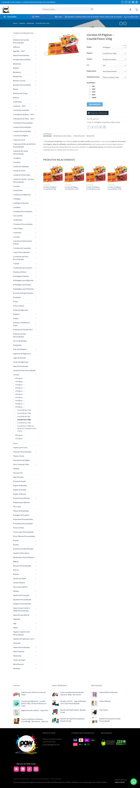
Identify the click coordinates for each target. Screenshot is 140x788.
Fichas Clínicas (18, 306)
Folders (16, 318)
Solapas (16, 591)
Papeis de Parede (19, 490)
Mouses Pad (17, 473)
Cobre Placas (18, 228)
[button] (133, 781)
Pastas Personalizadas (21, 498)
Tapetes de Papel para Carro (23, 639)
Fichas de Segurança (20, 310)
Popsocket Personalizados (23, 519)
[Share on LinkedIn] (104, 127)
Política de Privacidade (40, 779)
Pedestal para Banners (21, 502)
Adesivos (16, 47)
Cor (88, 65)
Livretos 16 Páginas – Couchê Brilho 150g (115, 188)
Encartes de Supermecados (23, 293)
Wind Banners (18, 664)
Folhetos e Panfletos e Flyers (21, 323)
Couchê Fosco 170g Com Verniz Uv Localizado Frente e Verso (26, 428)
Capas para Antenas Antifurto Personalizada (24, 145)
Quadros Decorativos (21, 553)
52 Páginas (19, 438)
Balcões (16, 68)
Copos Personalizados (21, 252)
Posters (16, 545)
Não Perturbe (18, 477)
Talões (15, 628)
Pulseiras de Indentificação (23, 549)
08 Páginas (19, 378)
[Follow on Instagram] (126, 2)
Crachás (16, 263)
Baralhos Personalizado (22, 85)
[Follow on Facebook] (122, 2)
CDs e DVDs (18, 216)
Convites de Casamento (22, 248)
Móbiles (16, 469)
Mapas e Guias (18, 456)
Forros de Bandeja (20, 341)
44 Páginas (30, 23)
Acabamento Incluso (93, 77)
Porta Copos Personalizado (23, 532)
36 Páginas (19, 400)
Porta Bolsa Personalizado (23, 523)
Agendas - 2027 (19, 51)
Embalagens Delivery (21, 276)
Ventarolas (17, 656)
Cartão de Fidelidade (21, 166)
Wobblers (17, 668)
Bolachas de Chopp (20, 93)
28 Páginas (19, 394)
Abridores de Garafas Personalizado (21, 41)
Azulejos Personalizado (22, 59)
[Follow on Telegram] (136, 2)
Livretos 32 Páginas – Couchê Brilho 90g (50, 188)
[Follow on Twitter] (129, 2)
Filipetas (16, 314)
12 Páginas (19, 381)
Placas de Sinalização (21, 511)
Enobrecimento (91, 71)
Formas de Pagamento (21, 779)
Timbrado (16, 643)
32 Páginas (19, 397)
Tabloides (16, 619)
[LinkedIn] (22, 769)
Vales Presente (18, 651)
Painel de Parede (19, 481)
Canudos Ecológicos (20, 135)
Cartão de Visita (19, 171)
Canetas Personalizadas (22, 131)
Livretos (22, 23)
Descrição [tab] (47, 136)
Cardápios (17, 158)
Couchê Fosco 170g (24, 423)
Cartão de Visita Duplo (21, 175)
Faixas (15, 301)
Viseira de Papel (19, 660)
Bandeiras (17, 72)
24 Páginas (19, 391)
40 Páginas (19, 404)
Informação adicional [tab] (62, 136)
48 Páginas (19, 435)
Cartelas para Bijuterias (22, 194)
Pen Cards (17, 506)
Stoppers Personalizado (22, 604)
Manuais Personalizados (22, 452)
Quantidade (91, 83)
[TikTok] (29, 769)
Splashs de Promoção (21, 595)
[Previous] (43, 179)
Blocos (15, 89)
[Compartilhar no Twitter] (92, 127)
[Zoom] (46, 53)
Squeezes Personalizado (22, 599)
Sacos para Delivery (20, 587)
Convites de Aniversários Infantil (22, 242)
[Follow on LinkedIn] (133, 2)
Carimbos (16, 162)
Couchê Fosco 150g (42, 23)
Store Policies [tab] (79, 136)
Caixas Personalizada (21, 110)
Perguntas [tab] (90, 136)
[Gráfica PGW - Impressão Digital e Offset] (20, 9)
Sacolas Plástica (19, 582)
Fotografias (17, 345)
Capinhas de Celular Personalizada (20, 152)
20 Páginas (19, 388)
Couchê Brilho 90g (23, 416)
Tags (14, 623)
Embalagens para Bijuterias (23, 280)
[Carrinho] (136, 9)
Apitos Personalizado (21, 55)
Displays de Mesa (19, 272)
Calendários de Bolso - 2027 (23, 114)
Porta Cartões (18, 528)
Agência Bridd (119, 782)
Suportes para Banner (21, 615)
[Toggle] (36, 41)
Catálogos (17, 199)
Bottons (16, 97)
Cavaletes (17, 207)
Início (15, 23)
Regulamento (56, 779)
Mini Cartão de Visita (21, 464)
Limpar (125, 45)
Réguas (16, 561)
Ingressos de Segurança (22, 353)
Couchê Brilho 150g (24, 413)
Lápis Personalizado (20, 366)
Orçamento (95, 104)
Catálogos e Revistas (21, 203)
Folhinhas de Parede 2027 (23, 329)
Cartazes (16, 186)
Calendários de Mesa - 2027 (23, 119)
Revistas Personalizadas (22, 566)
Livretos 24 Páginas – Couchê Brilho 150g (93, 188)
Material (89, 53)
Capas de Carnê (19, 140)
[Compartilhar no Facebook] (89, 127)
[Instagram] (36, 769)
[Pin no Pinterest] (100, 127)
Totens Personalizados (21, 647)
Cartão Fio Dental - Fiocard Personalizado (23, 180)
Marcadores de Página (21, 460)
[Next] (126, 179)
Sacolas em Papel (19, 578)
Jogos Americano (19, 358)
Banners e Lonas (19, 81)
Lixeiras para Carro (20, 447)
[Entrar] (130, 9)
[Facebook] (16, 769)
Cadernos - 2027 (19, 106)
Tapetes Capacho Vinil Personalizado (21, 633)
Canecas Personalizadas (22, 127)
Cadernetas (17, 102)
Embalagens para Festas (22, 285)
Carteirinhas (18, 190)
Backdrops (17, 64)
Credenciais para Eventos (22, 268)
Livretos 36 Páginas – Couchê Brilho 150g (72, 188)
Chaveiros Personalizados (23, 224)
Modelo (89, 47)
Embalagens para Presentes (23, 289)
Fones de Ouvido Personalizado (19, 335)
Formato (89, 59)
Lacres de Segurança (20, 362)
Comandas (17, 232)
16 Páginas (19, 385)
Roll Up (16, 570)
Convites (16, 237)
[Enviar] (92, 9)
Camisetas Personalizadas (23, 123)
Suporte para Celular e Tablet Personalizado (21, 609)
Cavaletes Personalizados (22, 211)
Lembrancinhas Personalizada (24, 370)
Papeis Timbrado (19, 494)
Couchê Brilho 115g (24, 410)
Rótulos (16, 574)
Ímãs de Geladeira (20, 349)
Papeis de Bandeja (20, 485)
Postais (16, 540)
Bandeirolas (17, 76)
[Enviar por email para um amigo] (96, 127)
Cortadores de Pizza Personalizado (20, 257)
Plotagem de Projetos (21, 515)
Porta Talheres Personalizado (24, 536)
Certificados (17, 220)
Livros (15, 443)
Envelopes (17, 297)
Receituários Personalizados (23, 557)
